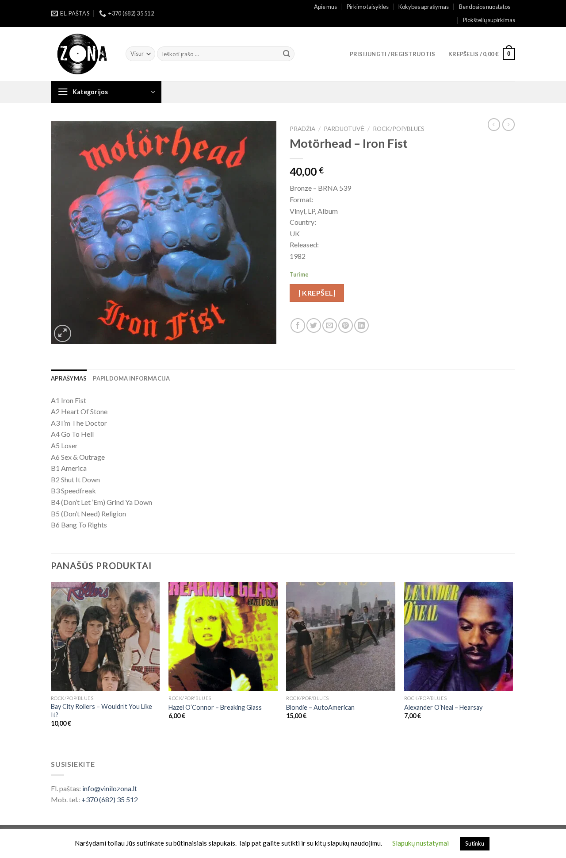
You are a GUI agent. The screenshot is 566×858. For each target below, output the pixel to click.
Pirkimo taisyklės (368, 6)
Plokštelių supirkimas (489, 19)
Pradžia (302, 128)
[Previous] (51, 662)
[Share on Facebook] (298, 325)
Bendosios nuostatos (484, 6)
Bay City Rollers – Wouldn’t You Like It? (101, 711)
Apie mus (325, 6)
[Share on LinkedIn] (361, 325)
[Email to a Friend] (329, 325)
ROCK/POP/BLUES (398, 128)
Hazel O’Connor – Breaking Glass (215, 707)
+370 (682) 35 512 (109, 799)
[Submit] (286, 54)
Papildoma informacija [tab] (131, 378)
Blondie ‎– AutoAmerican (320, 707)
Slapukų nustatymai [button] (420, 843)
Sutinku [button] (474, 843)
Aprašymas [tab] (69, 378)
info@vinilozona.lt (109, 788)
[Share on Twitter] (313, 325)
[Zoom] (62, 333)
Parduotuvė (344, 128)
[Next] (512, 662)
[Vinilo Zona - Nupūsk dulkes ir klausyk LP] (81, 54)
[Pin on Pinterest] (345, 325)
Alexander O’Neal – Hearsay (443, 707)
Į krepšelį (316, 293)
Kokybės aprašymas (423, 6)
